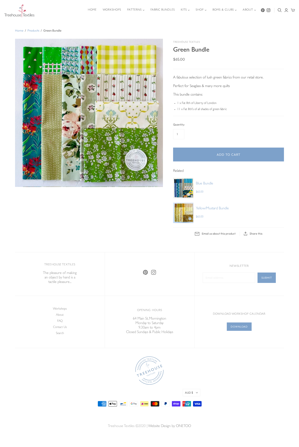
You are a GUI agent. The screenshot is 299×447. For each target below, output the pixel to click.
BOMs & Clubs (223, 10)
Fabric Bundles (163, 10)
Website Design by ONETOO (169, 426)
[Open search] (280, 10)
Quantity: (179, 124)
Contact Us (60, 327)
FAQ (60, 321)
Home (92, 10)
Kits (184, 10)
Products (33, 30)
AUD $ (189, 392)
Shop (199, 10)
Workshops (112, 10)
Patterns (134, 10)
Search (60, 333)
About (248, 10)
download (239, 326)
